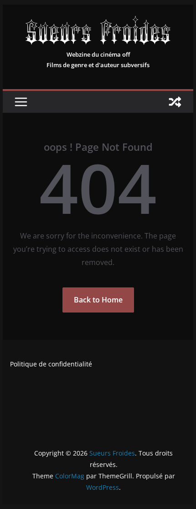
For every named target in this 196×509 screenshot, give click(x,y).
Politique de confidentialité (51, 364)
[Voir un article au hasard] (175, 102)
